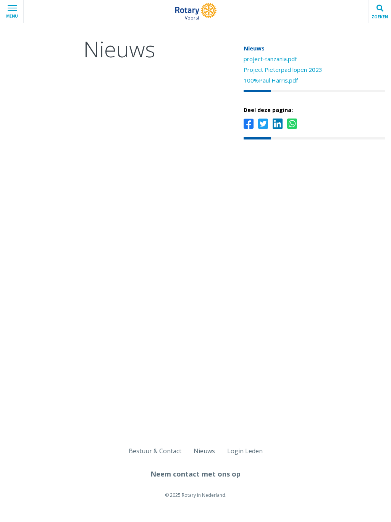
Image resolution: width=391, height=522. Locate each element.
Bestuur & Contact (155, 451)
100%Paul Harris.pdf (271, 80)
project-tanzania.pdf (270, 59)
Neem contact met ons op (195, 473)
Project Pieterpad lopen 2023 (283, 69)
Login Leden (245, 451)
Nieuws (254, 48)
